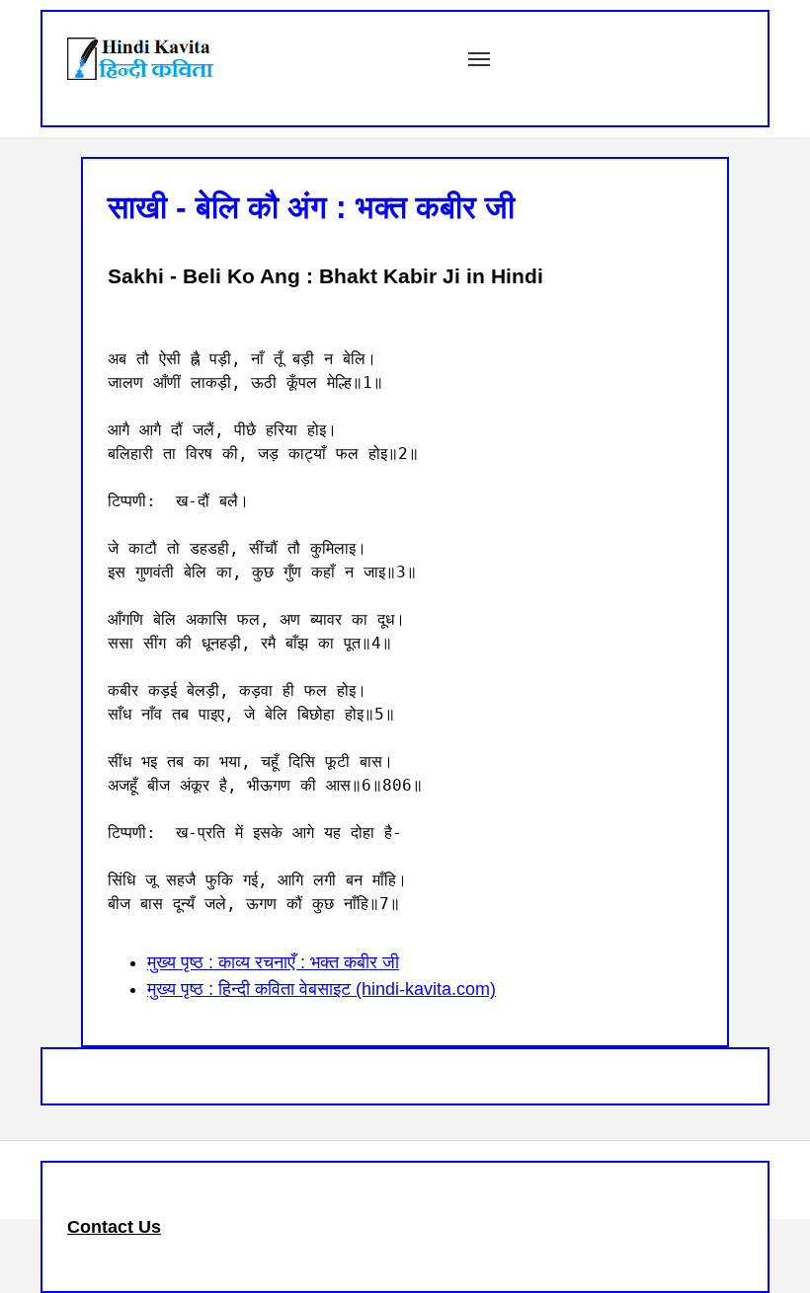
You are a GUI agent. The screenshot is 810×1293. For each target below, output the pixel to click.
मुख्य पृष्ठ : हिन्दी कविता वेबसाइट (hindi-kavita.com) (321, 989)
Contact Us (114, 1227)
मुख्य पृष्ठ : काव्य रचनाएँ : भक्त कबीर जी (273, 962)
